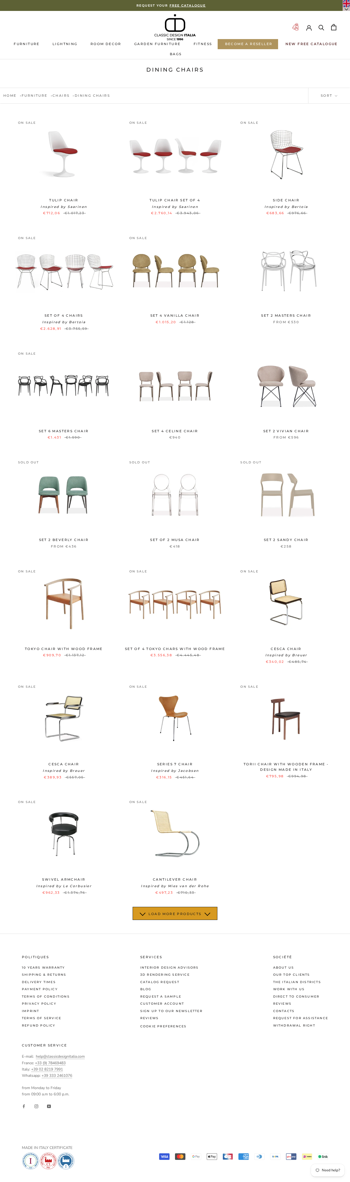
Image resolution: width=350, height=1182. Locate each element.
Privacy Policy (39, 1003)
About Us (283, 967)
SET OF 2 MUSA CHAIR (175, 540)
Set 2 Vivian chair (286, 431)
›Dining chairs (91, 95)
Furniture (27, 44)
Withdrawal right (294, 1025)
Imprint (30, 1011)
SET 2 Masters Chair (286, 315)
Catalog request (159, 982)
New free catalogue (311, 44)
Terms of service (41, 1018)
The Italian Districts (297, 982)
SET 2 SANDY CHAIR (286, 540)
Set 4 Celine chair (175, 431)
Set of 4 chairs (64, 315)
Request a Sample (160, 996)
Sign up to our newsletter (171, 1011)
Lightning (65, 44)
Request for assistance (300, 1018)
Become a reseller (249, 44)
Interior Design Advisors (169, 967)
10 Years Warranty (43, 967)
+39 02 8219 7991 (47, 1069)
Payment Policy (40, 989)
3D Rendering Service (165, 975)
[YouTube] (49, 1106)
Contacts (284, 1011)
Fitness (203, 44)
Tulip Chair (63, 200)
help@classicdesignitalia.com (60, 1056)
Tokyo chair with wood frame (64, 649)
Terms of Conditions (46, 996)
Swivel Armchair (63, 879)
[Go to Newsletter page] (295, 27)
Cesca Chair (286, 649)
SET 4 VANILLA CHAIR (175, 315)
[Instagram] (36, 1106)
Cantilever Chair (175, 879)
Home (10, 95)
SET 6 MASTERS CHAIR (64, 431)
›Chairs (60, 95)
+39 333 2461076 (57, 1075)
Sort (327, 95)
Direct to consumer (296, 996)
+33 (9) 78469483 (50, 1063)
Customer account (162, 1003)
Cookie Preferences (163, 1026)
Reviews (149, 1018)
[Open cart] (333, 27)
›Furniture (34, 95)
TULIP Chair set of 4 (175, 200)
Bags (176, 54)
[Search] (321, 27)
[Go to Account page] (309, 27)
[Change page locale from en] (346, 5)
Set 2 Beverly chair (64, 540)
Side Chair (286, 200)
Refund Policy (39, 1025)
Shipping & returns (44, 975)
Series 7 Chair (175, 764)
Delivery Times (39, 982)
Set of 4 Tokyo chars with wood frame (175, 649)
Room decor (106, 44)
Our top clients (291, 975)
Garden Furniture (157, 44)
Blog (145, 989)
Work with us (289, 989)
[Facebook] (24, 1106)
